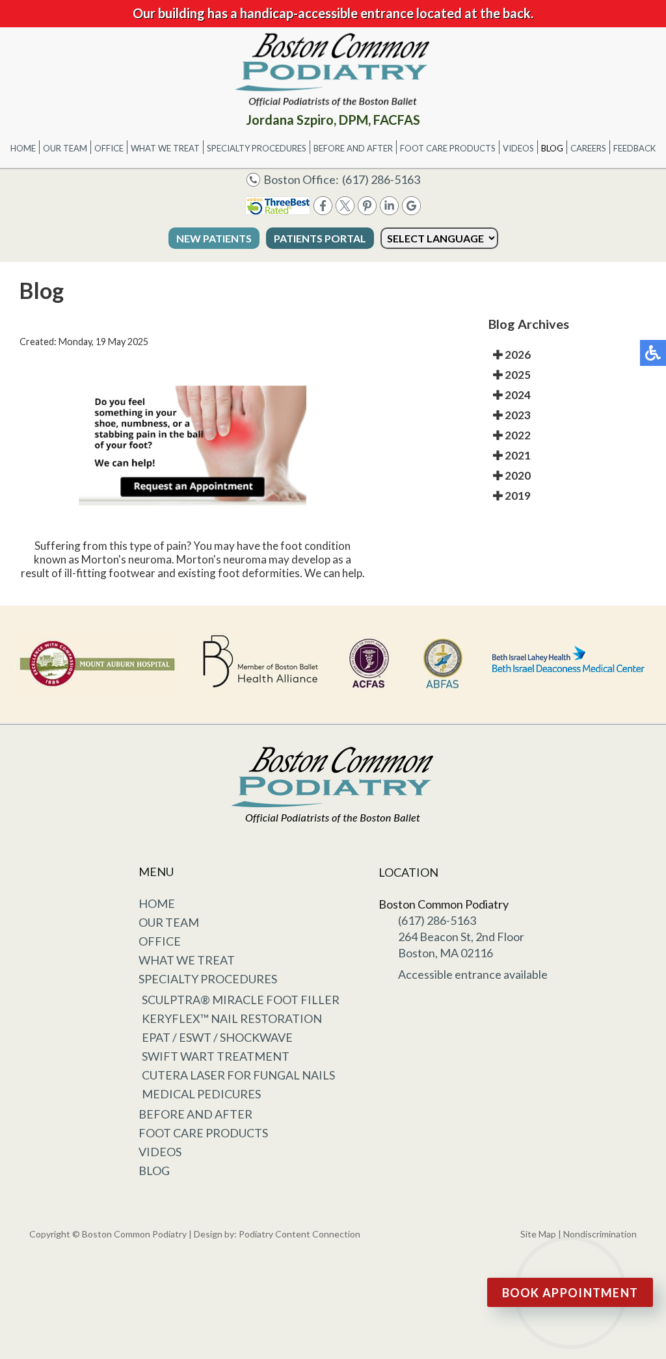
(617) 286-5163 (381, 179)
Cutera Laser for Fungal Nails (238, 1075)
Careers (588, 148)
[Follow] (345, 211)
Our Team (65, 148)
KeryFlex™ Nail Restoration (232, 1018)
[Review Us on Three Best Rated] (277, 211)
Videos (518, 148)
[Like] (322, 211)
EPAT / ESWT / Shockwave (217, 1037)
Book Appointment (570, 1293)
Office (109, 148)
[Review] (411, 211)
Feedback (634, 148)
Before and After (353, 148)
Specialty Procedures (256, 148)
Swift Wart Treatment (215, 1056)
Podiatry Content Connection (299, 1233)
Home (23, 148)
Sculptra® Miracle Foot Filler (241, 999)
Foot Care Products (448, 148)
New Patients (214, 238)
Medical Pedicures (201, 1094)
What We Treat (165, 148)
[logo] (333, 70)
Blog (552, 148)
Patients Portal (320, 238)
